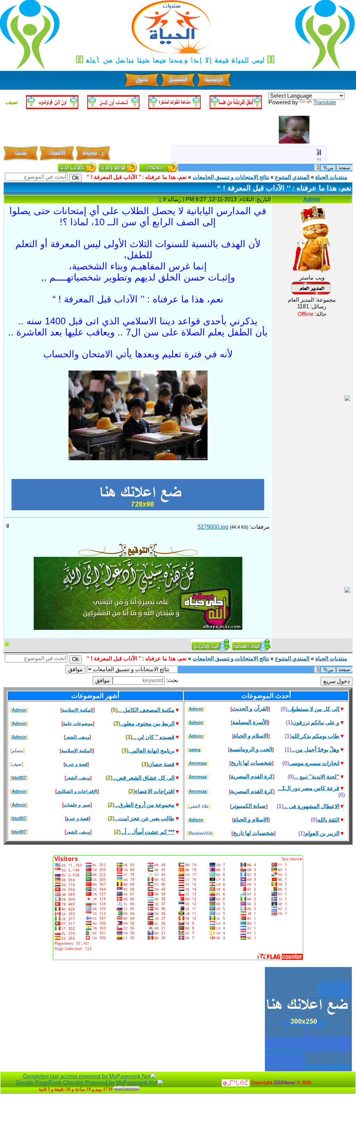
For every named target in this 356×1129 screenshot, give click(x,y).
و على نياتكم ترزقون (315, 722)
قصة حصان (161, 764)
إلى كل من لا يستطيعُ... (313, 709)
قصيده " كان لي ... (153, 737)
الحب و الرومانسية (250, 749)
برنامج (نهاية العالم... (151, 751)
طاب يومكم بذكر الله (315, 736)
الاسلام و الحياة (251, 736)
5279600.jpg (212, 527)
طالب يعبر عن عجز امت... (144, 818)
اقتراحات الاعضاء (155, 791)
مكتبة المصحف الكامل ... (146, 710)
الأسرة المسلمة (250, 722)
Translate (324, 102)
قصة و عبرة (76, 764)
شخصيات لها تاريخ (251, 763)
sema (194, 749)
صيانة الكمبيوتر (249, 806)
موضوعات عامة (78, 723)
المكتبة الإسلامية (77, 710)
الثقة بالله (328, 820)
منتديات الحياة (331, 177)
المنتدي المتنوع (292, 177)
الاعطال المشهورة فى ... (311, 806)
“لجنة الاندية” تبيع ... (316, 777)
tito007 (19, 777)
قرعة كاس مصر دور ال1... (308, 788)
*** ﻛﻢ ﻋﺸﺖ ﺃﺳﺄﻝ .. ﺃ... (148, 832)
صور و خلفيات (77, 804)
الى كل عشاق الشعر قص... (143, 778)
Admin (312, 199)
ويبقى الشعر (77, 737)
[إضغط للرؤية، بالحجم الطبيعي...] (138, 376)
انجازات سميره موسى (314, 763)
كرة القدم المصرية (251, 776)
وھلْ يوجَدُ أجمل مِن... (315, 750)
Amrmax (198, 763)
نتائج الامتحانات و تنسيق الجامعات (231, 177)
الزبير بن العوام (322, 833)
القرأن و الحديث (250, 709)
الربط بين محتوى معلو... (147, 723)
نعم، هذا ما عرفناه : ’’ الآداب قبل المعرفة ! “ (137, 177)
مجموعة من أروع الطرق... (144, 805)
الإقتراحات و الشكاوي (77, 791)
